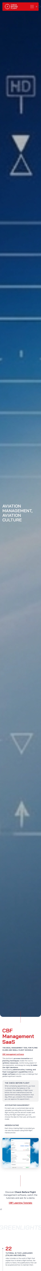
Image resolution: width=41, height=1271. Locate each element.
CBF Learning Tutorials (20, 1202)
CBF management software (13, 1054)
